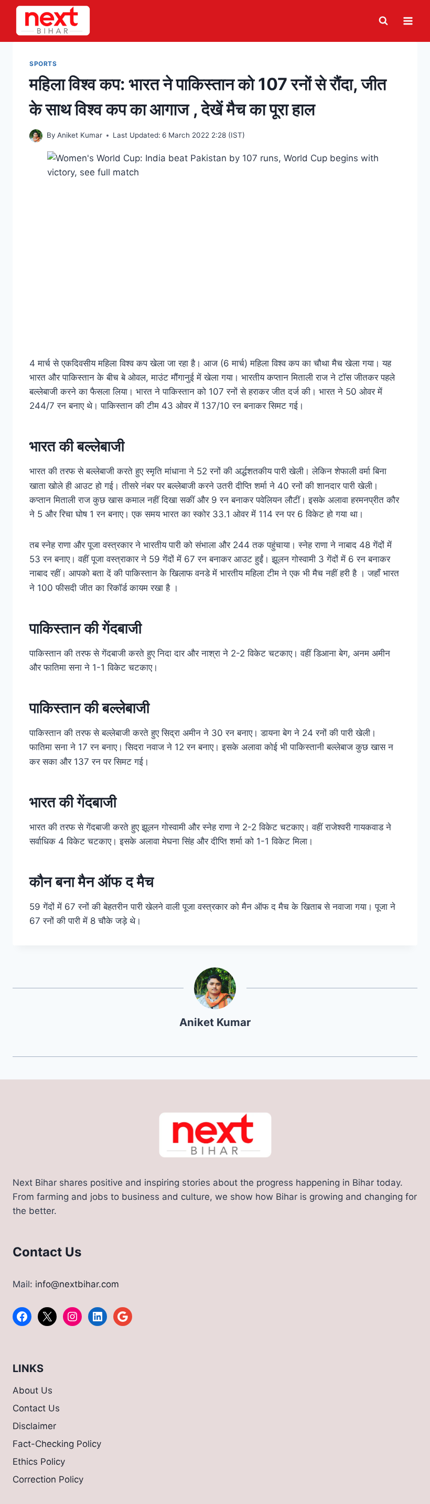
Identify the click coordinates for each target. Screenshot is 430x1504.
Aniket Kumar (79, 135)
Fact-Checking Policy (57, 1444)
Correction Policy (48, 1479)
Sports (43, 64)
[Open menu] (407, 21)
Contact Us (36, 1408)
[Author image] (35, 135)
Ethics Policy (39, 1461)
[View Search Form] (383, 21)
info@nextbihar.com (77, 1284)
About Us (32, 1390)
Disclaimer (34, 1426)
